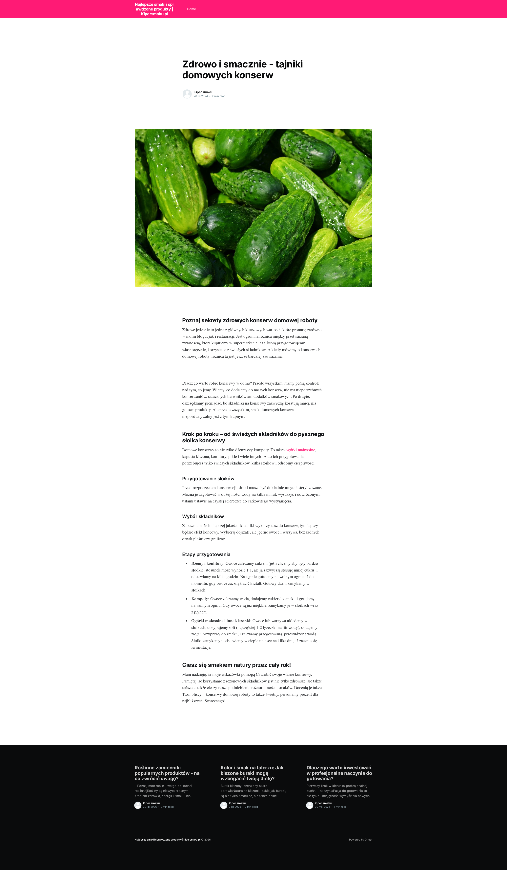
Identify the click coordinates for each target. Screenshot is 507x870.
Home (191, 9)
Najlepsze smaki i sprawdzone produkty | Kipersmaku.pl (154, 9)
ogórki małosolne (300, 449)
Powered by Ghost (360, 839)
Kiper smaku (203, 92)
